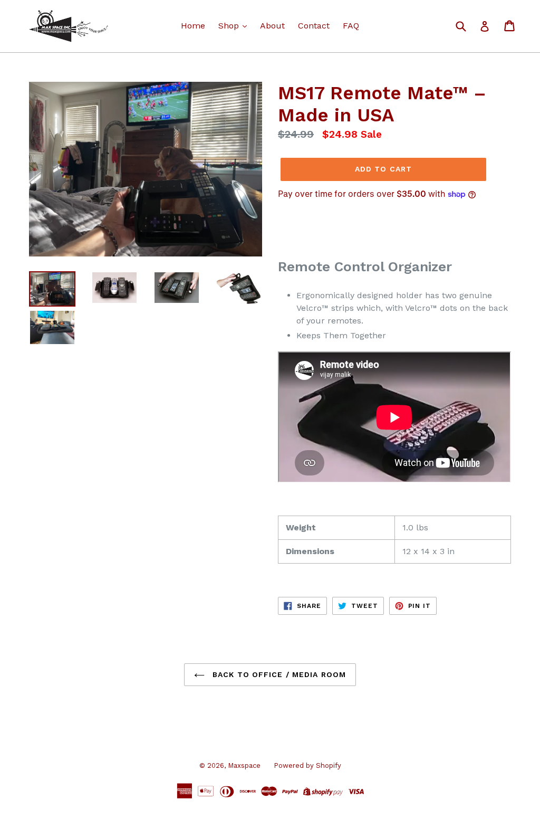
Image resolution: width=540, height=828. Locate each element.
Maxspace (244, 765)
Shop (230, 26)
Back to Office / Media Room (278, 674)
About (272, 26)
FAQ (351, 26)
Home (193, 26)
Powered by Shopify (307, 765)
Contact (314, 26)
